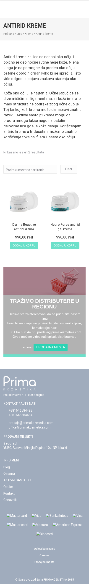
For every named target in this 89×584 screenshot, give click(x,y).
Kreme (29, 33)
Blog (6, 467)
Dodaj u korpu (24, 245)
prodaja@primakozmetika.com (31, 423)
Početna (8, 33)
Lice (19, 33)
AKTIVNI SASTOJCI (17, 480)
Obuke (8, 487)
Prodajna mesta (50, 347)
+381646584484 (20, 415)
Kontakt (9, 493)
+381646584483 (20, 410)
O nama (9, 473)
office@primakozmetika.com (29, 427)
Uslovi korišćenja (44, 548)
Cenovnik (10, 500)
